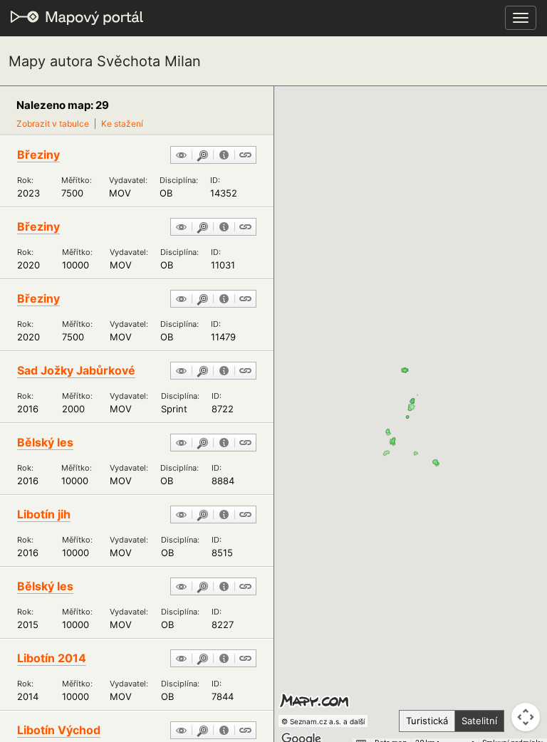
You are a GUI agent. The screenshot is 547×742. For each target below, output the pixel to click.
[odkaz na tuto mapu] (245, 156)
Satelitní (479, 720)
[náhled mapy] (181, 156)
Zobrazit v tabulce (52, 123)
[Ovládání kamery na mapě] (525, 717)
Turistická (427, 720)
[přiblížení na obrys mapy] (202, 156)
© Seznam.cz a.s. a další (323, 721)
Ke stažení (122, 123)
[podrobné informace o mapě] (224, 156)
